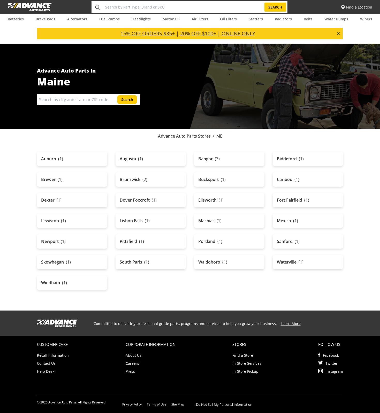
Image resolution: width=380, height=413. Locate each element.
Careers (132, 363)
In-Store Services (246, 363)
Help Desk (45, 371)
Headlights (141, 19)
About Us (133, 355)
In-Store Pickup (245, 371)
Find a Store (242, 355)
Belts (308, 19)
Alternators (77, 19)
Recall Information (53, 355)
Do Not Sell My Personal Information (224, 404)
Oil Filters (228, 19)
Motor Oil (171, 19)
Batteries (16, 19)
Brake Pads (45, 19)
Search (275, 7)
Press (130, 371)
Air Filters (200, 19)
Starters (256, 19)
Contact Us (46, 363)
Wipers (366, 19)
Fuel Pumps (109, 19)
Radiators (283, 19)
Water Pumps (336, 19)
